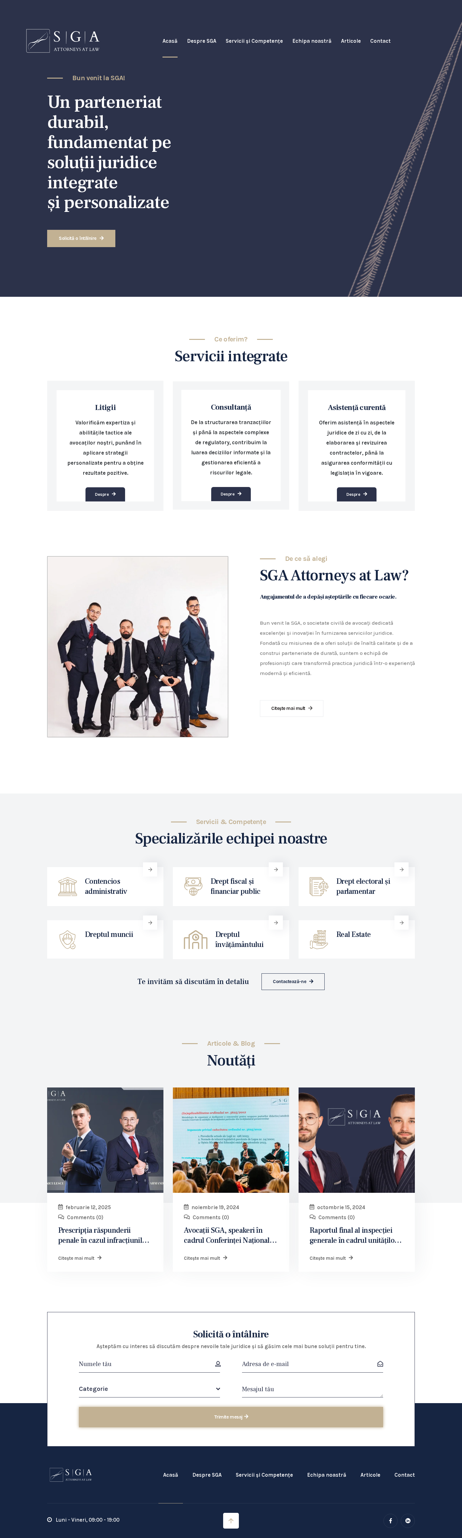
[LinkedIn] (408, 1521)
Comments (85, 1217)
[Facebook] (390, 1521)
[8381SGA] (231, 1140)
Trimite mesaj (228, 1417)
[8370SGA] (357, 1140)
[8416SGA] (105, 1140)
